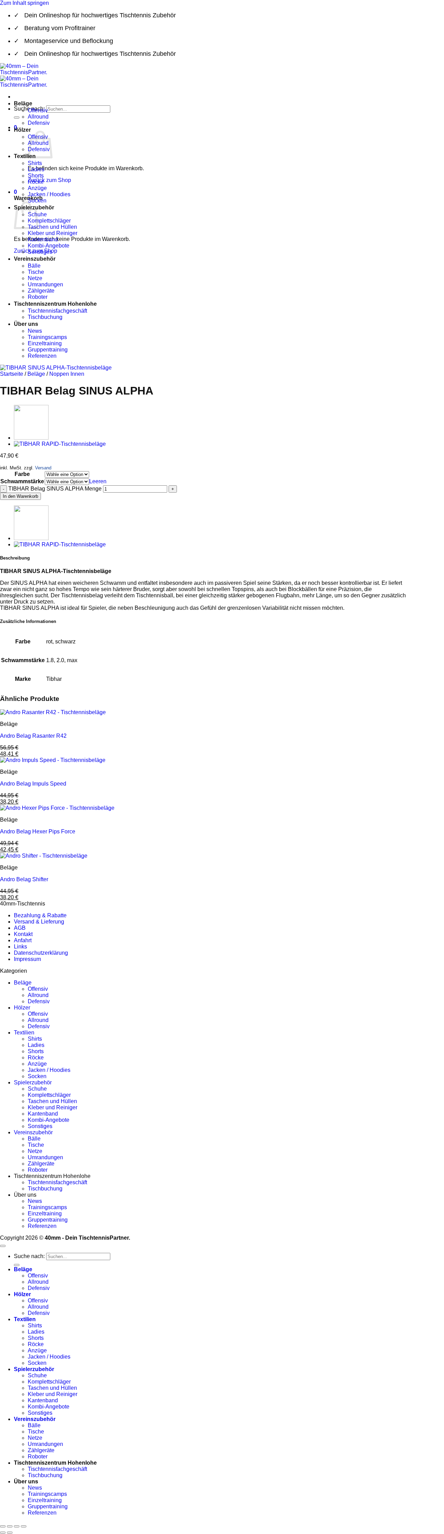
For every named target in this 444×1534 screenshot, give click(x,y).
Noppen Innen (66, 374)
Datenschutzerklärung (41, 953)
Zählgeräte (41, 291)
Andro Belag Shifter (24, 879)
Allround (38, 117)
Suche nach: (29, 1256)
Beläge (23, 103)
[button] (15, 192)
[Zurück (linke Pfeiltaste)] (3, 1533)
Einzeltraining (45, 343)
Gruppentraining (48, 350)
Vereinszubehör (35, 259)
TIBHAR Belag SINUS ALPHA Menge (55, 489)
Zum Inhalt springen (24, 3)
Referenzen (42, 356)
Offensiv (38, 110)
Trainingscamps (47, 337)
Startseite (11, 374)
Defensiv (39, 123)
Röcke (36, 182)
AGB (20, 928)
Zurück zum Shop (49, 180)
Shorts (36, 176)
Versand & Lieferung (39, 922)
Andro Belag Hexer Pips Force (37, 831)
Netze (35, 278)
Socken (37, 200)
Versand (43, 467)
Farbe (22, 474)
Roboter (38, 297)
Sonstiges (40, 252)
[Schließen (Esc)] (23, 1526)
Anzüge (37, 188)
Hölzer (22, 130)
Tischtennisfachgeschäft (57, 311)
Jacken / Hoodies (49, 194)
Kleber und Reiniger (52, 233)
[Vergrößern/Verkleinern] (3, 1526)
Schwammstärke (22, 481)
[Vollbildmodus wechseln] (9, 1526)
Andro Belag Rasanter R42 (33, 736)
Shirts (35, 163)
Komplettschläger (49, 221)
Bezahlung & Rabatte (40, 915)
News (35, 331)
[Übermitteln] (16, 117)
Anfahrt (23, 940)
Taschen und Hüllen (52, 227)
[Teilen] (16, 1526)
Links (20, 947)
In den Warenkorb (20, 496)
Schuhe (37, 1089)
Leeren (97, 481)
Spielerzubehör (33, 1082)
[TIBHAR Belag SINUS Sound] (31, 438)
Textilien (25, 156)
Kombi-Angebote (48, 246)
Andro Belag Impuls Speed (33, 784)
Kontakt (23, 934)
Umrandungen (45, 284)
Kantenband (43, 239)
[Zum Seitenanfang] (3, 1246)
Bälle (34, 266)
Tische (36, 272)
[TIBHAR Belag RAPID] (60, 444)
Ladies (36, 169)
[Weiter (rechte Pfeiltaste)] (9, 1533)
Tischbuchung (45, 317)
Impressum (27, 959)
